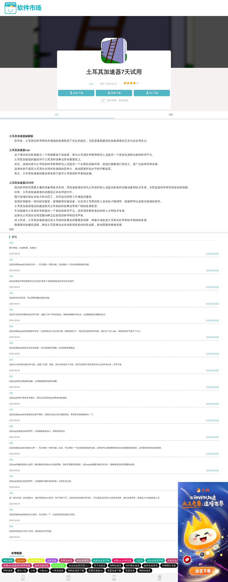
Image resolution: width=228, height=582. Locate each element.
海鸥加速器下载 (76, 570)
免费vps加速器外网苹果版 (16, 565)
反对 (215, 254)
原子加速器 (99, 565)
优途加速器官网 (155, 560)
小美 (32, 570)
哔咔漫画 (8, 570)
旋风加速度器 (36, 560)
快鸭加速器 (115, 565)
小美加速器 (58, 570)
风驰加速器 (173, 560)
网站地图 (8, 560)
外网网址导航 (169, 565)
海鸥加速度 (145, 570)
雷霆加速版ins (95, 570)
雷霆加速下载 (114, 570)
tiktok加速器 (82, 560)
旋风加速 (51, 560)
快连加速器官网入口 (79, 565)
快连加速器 (58, 565)
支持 (208, 254)
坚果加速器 (66, 560)
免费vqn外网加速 (123, 560)
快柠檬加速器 (133, 565)
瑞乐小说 (21, 570)
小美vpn (43, 570)
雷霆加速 (130, 570)
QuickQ (21, 560)
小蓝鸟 (139, 560)
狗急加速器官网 (101, 560)
